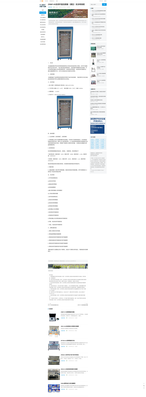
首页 (43, 10)
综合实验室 (42, 41)
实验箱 (42, 29)
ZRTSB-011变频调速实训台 (68, 340)
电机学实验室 (50, 270)
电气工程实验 (43, 12)
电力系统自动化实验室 (98, 146)
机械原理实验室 (103, 146)
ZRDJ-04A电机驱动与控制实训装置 (70, 326)
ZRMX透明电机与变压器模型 (68, 383)
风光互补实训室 (93, 139)
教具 (99, 170)
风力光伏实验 (43, 24)
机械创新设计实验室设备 (95, 154)
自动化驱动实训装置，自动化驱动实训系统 (98, 96)
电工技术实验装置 (93, 141)
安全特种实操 (43, 44)
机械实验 (43, 15)
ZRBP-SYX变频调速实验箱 (67, 312)
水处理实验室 (98, 141)
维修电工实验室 (98, 144)
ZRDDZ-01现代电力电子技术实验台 (70, 354)
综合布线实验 (43, 27)
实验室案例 (42, 34)
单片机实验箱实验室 (103, 141)
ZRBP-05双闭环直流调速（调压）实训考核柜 (66, 4)
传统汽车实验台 (99, 55)
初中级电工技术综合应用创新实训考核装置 (98, 103)
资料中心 (43, 36)
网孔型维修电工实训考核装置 (93, 144)
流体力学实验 (99, 62)
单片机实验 (98, 48)
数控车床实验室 (98, 139)
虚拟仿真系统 (43, 32)
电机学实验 (50, 7)
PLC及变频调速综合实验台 (103, 139)
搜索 (104, 4)
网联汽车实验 (93, 94)
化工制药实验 (43, 19)
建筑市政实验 (43, 22)
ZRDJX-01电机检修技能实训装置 (69, 369)
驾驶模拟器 (92, 114)
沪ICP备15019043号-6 (97, 158)
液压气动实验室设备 (94, 155)
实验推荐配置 (43, 39)
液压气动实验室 (93, 146)
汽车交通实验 (43, 17)
